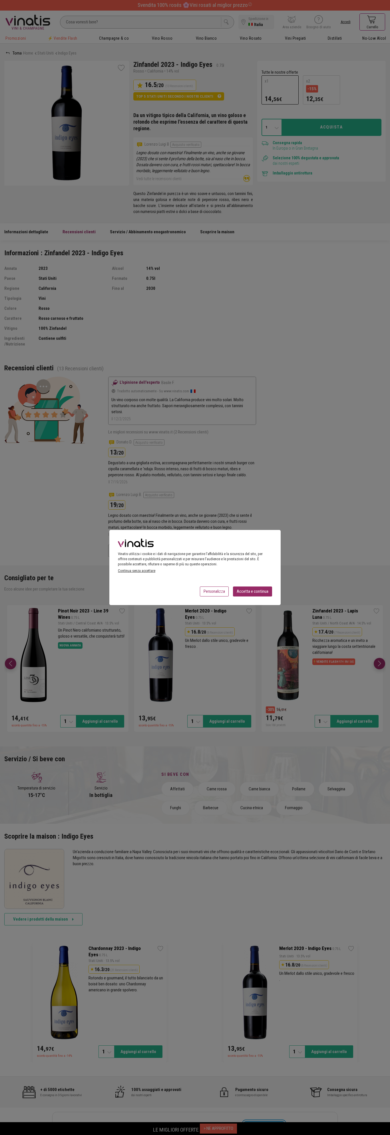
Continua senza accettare (136, 570)
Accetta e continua (252, 591)
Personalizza (214, 591)
